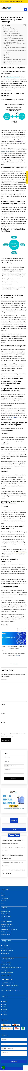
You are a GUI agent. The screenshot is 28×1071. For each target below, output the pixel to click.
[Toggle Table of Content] (24, 25)
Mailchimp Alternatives (6, 970)
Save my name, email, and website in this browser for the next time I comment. (13, 735)
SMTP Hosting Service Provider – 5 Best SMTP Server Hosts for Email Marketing (13, 842)
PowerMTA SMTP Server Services (9, 929)
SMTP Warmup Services (6, 921)
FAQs (2, 903)
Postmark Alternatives (6, 962)
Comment (3, 679)
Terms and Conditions (8, 950)
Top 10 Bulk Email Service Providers (9, 985)
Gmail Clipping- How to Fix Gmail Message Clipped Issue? (12, 864)
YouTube (5, 1006)
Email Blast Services (5, 934)
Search (14, 820)
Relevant (7, 55)
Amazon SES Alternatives (7, 972)
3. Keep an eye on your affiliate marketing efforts (16, 59)
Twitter (4, 1004)
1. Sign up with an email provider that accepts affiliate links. (16, 48)
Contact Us (3, 900)
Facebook (5, 1001)
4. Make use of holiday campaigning (13, 61)
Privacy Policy (6, 945)
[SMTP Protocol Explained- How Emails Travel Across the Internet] (14, 638)
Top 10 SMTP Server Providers (8, 988)
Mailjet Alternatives (5, 967)
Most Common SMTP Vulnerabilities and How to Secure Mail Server (13, 849)
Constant (7, 57)
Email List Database (5, 919)
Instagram (5, 1009)
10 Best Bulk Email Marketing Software (10, 990)
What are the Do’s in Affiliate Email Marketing (15, 40)
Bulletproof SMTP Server (7, 924)
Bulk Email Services (5, 911)
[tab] (25, 9)
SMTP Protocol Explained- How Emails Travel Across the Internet (14, 647)
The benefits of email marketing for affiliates (14, 38)
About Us (3, 895)
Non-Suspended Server (6, 932)
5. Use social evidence (10, 62)
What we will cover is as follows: (10, 30)
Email (3, 713)
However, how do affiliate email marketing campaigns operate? (14, 36)
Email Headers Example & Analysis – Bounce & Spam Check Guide (13, 871)
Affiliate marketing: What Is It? (11, 31)
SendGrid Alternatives (6, 964)
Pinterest (5, 1014)
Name (3, 704)
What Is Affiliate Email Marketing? (12, 33)
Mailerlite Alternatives (6, 975)
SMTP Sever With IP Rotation (8, 926)
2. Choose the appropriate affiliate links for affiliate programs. (15, 51)
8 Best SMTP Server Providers (8, 983)
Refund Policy (6, 953)
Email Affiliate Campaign (9, 28)
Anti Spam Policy (7, 948)
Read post (18, 655)
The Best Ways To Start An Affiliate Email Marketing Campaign (16, 44)
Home (2, 893)
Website (3, 722)
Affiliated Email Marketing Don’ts (12, 42)
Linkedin (5, 1012)
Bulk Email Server (5, 913)
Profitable (8, 54)
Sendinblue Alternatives (15, 967)
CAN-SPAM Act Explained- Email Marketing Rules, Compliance (12, 856)
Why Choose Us (5, 898)
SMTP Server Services (6, 916)
